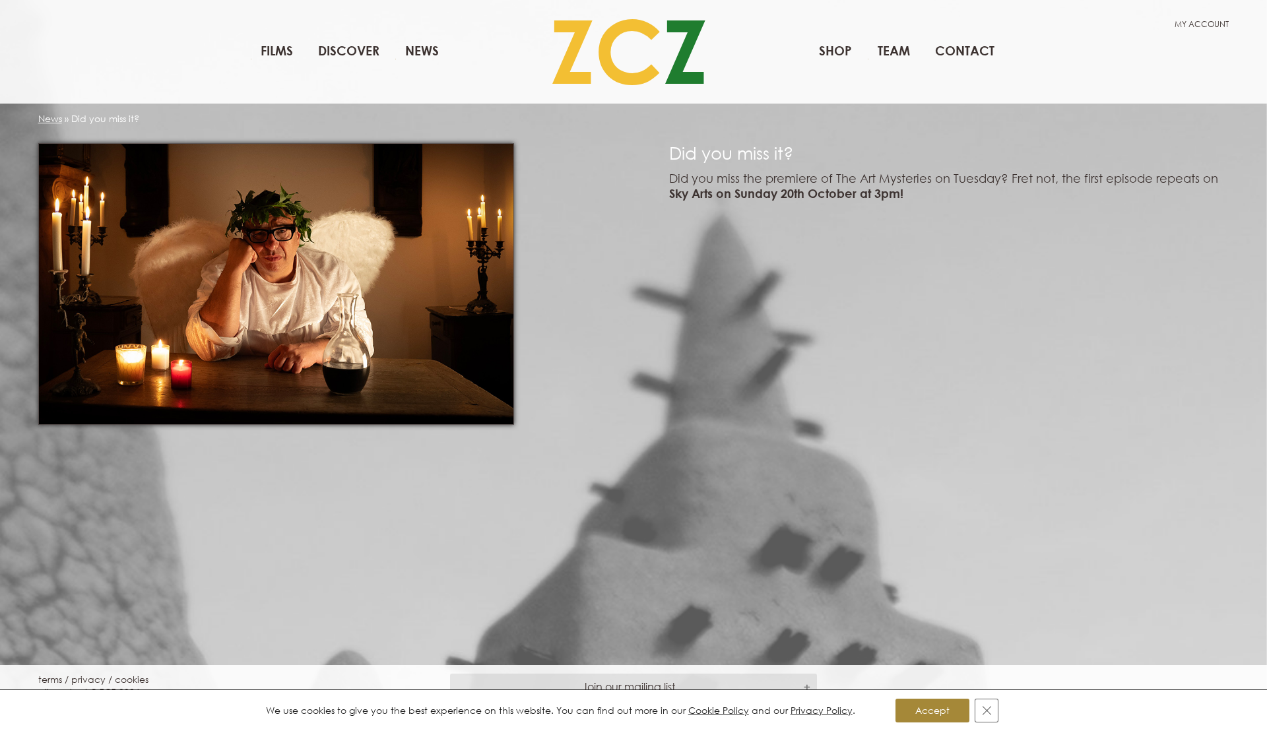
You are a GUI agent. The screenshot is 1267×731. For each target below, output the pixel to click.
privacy (88, 679)
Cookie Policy (718, 710)
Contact (964, 50)
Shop (835, 50)
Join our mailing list (628, 686)
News (422, 50)
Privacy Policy (822, 710)
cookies (131, 679)
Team (894, 50)
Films (277, 50)
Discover (348, 50)
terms (50, 679)
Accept (932, 710)
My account (1202, 24)
